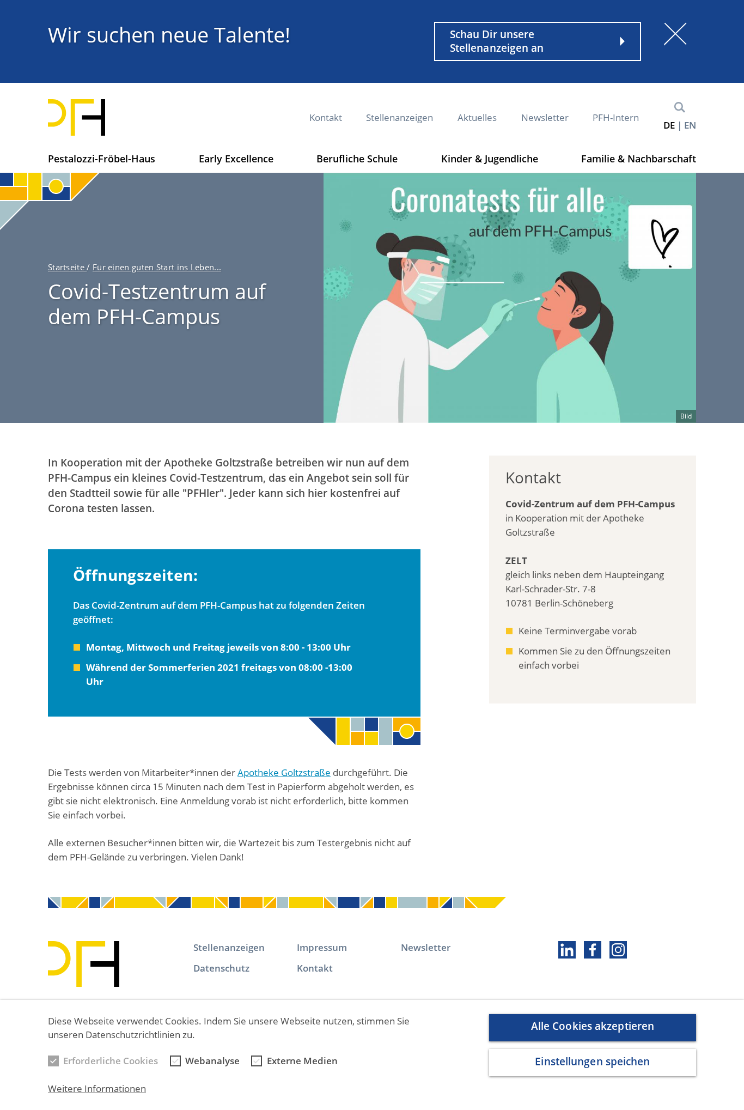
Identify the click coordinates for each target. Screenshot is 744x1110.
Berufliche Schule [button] (357, 158)
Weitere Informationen (97, 1089)
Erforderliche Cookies (110, 1060)
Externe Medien (302, 1060)
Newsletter (545, 117)
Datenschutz (221, 968)
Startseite (67, 267)
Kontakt (325, 117)
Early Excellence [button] (236, 158)
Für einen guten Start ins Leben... (157, 267)
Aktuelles (477, 117)
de (669, 125)
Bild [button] (686, 416)
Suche (680, 107)
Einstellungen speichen (592, 1061)
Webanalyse (212, 1060)
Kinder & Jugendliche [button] (489, 158)
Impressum (322, 947)
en (690, 125)
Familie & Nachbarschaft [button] (638, 158)
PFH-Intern (616, 117)
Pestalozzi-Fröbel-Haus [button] (101, 158)
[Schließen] (675, 34)
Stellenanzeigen (399, 117)
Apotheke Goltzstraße (284, 772)
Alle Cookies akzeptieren (592, 1027)
